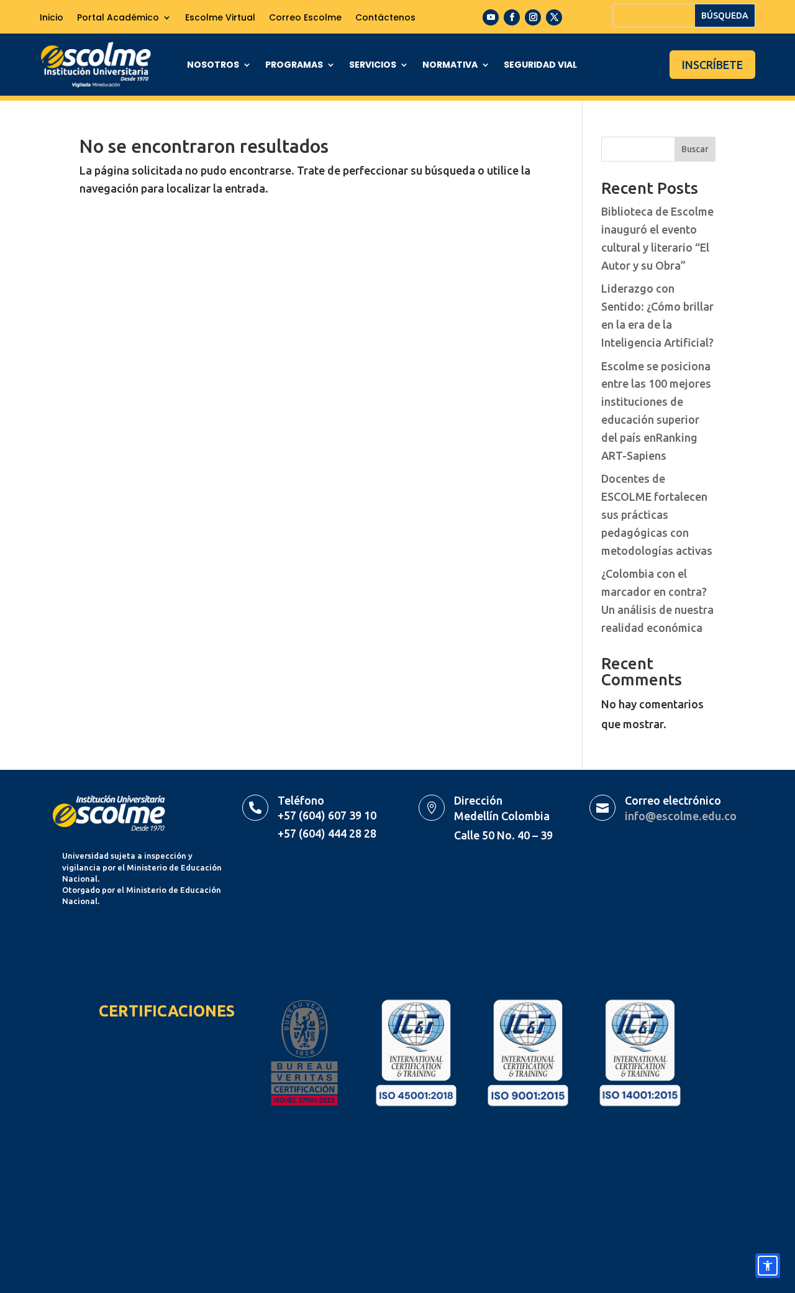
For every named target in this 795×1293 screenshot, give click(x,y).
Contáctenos (385, 18)
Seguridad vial (540, 65)
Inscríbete (712, 64)
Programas (294, 65)
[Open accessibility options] (767, 1265)
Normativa (450, 65)
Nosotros (213, 65)
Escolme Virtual (220, 18)
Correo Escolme (305, 18)
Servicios (372, 65)
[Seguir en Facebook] (512, 17)
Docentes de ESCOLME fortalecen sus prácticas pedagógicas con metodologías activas (656, 514)
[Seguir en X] (554, 17)
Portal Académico (118, 18)
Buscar (695, 149)
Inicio (51, 18)
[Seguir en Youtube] (491, 17)
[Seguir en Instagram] (533, 17)
